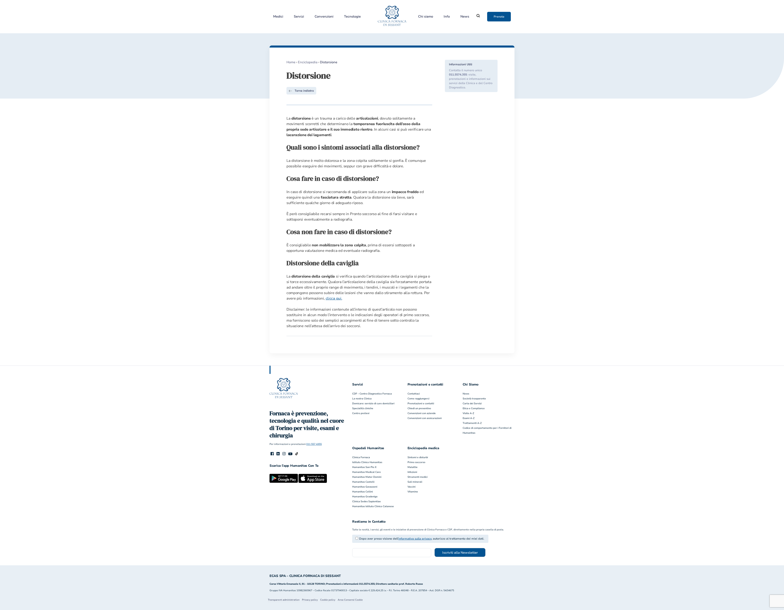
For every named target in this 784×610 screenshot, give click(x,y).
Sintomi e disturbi (418, 457)
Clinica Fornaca (361, 457)
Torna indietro (304, 91)
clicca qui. (334, 298)
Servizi (299, 17)
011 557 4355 (314, 444)
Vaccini (411, 486)
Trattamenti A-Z (472, 423)
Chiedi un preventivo (419, 408)
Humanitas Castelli (363, 481)
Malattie (413, 467)
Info (447, 17)
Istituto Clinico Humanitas (367, 462)
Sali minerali (415, 481)
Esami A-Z (468, 418)
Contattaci (414, 393)
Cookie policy (327, 599)
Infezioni (412, 472)
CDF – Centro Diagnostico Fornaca (372, 393)
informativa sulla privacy (414, 539)
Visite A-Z (468, 413)
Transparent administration (284, 599)
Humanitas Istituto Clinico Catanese (373, 506)
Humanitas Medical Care (366, 472)
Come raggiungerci (418, 398)
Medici (278, 17)
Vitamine (413, 491)
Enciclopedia (307, 62)
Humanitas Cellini (362, 491)
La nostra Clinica (362, 398)
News (464, 17)
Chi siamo (425, 17)
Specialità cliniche (362, 408)
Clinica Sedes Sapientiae (366, 501)
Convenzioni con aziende (422, 413)
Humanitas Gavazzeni (364, 486)
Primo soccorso (416, 462)
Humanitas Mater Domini (366, 477)
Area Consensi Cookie (350, 599)
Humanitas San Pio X (364, 467)
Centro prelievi (360, 413)
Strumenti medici (418, 477)
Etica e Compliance (474, 408)
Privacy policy (310, 599)
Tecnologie (352, 17)
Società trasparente (474, 398)
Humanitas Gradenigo (365, 496)
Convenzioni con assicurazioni (425, 418)
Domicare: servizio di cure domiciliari (373, 403)
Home (290, 62)
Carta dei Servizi (472, 403)
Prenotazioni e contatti (421, 403)
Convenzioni (324, 17)
